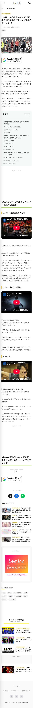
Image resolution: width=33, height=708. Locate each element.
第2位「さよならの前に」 (12, 160)
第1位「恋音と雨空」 (10, 163)
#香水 (10, 596)
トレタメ (16, 686)
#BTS (9, 592)
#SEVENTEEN (17, 592)
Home (3, 8)
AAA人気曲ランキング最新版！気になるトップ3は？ (17, 153)
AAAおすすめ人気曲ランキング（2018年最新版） (16, 123)
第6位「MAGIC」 (9, 143)
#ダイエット (18, 596)
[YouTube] (16, 696)
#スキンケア (12, 599)
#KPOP (4, 596)
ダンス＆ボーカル (6, 13)
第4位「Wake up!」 (10, 149)
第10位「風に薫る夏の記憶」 (12, 127)
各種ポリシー (15, 691)
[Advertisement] (16, 186)
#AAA (3, 30)
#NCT (25, 596)
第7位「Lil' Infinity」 (10, 140)
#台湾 (25, 592)
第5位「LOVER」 (9, 146)
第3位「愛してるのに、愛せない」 (14, 157)
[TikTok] (21, 696)
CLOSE (27, 115)
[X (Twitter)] (11, 696)
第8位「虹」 (8, 132)
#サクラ (5, 599)
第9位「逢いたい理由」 (11, 129)
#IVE (4, 592)
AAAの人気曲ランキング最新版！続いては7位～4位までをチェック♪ (17, 137)
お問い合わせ (26, 691)
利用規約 (5, 691)
